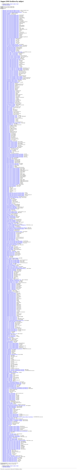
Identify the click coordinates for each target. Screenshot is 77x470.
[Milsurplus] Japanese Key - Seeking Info (9, 251)
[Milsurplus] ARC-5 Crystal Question (9, 105)
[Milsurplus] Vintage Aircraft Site (8, 434)
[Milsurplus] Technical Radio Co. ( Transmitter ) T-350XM (12, 419)
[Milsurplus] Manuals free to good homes (9, 269)
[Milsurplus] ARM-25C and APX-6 (9, 106)
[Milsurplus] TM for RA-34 (7, 421)
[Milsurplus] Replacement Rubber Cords (9, 385)
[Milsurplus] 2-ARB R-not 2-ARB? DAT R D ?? (11, 46)
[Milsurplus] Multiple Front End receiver (9, 294)
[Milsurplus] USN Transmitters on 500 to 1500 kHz (11, 426)
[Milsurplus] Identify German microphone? (10, 243)
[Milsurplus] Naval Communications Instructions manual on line (13, 320)
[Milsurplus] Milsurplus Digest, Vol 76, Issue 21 (11, 281)
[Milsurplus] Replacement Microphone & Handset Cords (12, 382)
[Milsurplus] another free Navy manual (9, 103)
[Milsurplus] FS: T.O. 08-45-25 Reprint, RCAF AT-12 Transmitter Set (14, 224)
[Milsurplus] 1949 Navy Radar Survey (9, 38)
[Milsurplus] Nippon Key (7, 331)
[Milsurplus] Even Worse (7, 209)
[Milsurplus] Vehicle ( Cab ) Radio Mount (10, 433)
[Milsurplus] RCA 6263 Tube (7, 378)
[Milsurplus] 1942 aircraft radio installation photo (11, 16)
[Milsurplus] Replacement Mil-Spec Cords (10, 384)
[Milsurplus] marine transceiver (8, 278)
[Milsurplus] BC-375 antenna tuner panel (9, 147)
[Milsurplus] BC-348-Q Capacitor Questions (10, 141)
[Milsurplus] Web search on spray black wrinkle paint (11, 441)
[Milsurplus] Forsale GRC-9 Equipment (9, 220)
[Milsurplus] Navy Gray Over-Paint (9, 322)
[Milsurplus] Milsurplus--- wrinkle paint (9, 283)
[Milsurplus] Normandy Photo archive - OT (10, 333)
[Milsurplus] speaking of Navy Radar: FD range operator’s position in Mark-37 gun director (18, 416)
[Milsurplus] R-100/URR (7, 349)
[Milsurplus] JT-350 (6, 256)
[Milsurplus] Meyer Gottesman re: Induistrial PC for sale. (12, 279)
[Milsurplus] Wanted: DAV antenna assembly (10, 438)
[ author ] (14, 3)
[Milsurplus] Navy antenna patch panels (9, 321)
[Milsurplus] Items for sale (7, 245)
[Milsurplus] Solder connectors (8, 408)
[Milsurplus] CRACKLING (7, 199)
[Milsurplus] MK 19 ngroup (7, 290)
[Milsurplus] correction (6, 198)
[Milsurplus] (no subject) (7, 13)
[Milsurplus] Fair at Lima (7, 213)
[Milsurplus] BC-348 (6, 128)
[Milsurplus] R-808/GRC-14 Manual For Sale (10, 354)
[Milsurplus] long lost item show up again (9, 264)
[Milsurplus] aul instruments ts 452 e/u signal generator (12, 122)
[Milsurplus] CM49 (6, 187)
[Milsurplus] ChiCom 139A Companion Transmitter (11, 168)
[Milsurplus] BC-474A (6, 148)
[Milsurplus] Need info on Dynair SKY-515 (10, 328)
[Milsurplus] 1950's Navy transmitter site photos (11, 44)
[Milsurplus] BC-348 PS (7, 133)
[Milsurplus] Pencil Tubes (7, 338)
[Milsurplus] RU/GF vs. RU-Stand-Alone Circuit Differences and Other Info (15, 387)
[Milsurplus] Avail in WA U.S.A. (8, 123)
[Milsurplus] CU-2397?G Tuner (8, 204)
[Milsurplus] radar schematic (7, 371)
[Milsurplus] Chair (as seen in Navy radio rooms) (11, 163)
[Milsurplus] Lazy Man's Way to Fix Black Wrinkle (11, 259)
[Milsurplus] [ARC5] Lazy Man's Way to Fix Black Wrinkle (13, 51)
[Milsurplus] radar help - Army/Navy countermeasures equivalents (14, 369)
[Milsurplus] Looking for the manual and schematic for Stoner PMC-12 (14, 268)
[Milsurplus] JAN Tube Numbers (8, 246)
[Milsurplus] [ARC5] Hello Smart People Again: (11, 60)
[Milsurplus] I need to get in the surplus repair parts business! (13, 242)
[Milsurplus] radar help (6, 355)
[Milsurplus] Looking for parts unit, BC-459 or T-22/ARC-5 (13, 267)
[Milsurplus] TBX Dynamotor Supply (9, 418)
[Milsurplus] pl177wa (6, 340)
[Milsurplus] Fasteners (6, 214)
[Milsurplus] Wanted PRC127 (8, 437)
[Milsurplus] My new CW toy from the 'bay (10, 316)
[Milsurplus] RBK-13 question (8, 374)
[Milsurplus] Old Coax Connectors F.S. (9, 335)
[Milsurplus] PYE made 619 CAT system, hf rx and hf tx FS (13, 348)
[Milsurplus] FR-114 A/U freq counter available (10, 222)
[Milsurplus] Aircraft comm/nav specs (9, 90)
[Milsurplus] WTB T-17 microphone (9, 455)
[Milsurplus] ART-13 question (8, 107)
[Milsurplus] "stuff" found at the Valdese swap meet (11, 10)
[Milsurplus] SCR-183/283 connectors (9, 395)
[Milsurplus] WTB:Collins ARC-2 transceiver (10, 457)
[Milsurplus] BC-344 (6, 125)
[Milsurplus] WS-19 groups (7, 453)
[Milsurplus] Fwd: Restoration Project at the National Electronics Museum (15, 227)
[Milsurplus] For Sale (6, 218)
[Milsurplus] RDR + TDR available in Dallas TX (11, 381)
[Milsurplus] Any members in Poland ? (9, 104)
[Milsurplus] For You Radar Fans (8, 219)
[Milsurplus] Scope (6, 389)
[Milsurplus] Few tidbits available (8, 215)
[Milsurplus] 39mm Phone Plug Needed (9, 47)
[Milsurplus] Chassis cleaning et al (8, 165)
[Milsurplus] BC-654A (6, 153)
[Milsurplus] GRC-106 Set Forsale (8, 229)
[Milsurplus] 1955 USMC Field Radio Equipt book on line (12, 45)
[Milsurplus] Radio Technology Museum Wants (10, 372)
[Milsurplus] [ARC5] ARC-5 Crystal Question (10, 52)
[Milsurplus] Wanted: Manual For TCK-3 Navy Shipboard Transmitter (14, 440)
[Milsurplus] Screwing (6, 400)
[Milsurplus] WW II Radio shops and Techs (10, 458)
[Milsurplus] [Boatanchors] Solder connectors (10, 80)
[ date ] (17, 3)
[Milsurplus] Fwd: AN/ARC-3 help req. (9, 226)
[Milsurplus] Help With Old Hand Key (9, 239)
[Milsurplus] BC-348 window (8, 140)
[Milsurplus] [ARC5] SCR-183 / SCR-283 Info (10, 70)
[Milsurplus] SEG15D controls (8, 402)
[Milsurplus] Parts (6, 337)
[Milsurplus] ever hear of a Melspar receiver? (10, 211)
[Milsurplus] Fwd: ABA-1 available (9, 225)
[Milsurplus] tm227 (6, 425)
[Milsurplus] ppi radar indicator (8, 341)
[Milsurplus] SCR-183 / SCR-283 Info (9, 393)
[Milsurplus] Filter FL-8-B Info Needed (9, 216)
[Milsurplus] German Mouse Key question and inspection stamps (13, 228)
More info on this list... (6, 4)
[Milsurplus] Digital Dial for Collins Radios (10, 207)
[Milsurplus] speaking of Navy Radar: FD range (11, 415)
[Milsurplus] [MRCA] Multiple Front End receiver (11, 82)
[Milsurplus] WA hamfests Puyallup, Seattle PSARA (11, 435)
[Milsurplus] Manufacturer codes (8, 271)
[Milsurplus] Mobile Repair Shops (8, 292)
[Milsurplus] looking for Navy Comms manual (10, 266)
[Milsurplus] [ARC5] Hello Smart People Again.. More (12, 59)
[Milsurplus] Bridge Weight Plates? (8, 159)
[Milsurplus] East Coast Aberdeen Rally (9, 208)
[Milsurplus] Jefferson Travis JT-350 (9, 252)
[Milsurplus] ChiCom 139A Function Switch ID (11, 184)
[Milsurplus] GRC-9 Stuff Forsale (8, 230)
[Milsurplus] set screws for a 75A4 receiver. (10, 404)
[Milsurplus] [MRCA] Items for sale (9, 83)
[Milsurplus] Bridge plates (7, 158)
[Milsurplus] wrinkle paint (7, 450)
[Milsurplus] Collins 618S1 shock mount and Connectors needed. (13, 192)
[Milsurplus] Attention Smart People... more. (10, 115)
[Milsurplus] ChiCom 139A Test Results (9, 185)
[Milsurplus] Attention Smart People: (9, 118)
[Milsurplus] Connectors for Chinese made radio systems (12, 197)
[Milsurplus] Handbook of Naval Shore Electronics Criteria (12, 231)
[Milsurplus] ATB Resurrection (8, 111)
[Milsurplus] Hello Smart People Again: (9, 232)
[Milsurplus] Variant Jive (7, 432)
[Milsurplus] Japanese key (7, 250)
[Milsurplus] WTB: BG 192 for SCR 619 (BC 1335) (11, 456)
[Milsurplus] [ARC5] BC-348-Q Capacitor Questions (11, 55)
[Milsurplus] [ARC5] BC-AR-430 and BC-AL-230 (11, 58)
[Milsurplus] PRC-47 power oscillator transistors (11, 343)
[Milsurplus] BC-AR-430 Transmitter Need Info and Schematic (13, 155)
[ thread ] (11, 3)
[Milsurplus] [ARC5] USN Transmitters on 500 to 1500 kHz (13, 76)
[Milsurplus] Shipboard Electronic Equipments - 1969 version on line (14, 405)
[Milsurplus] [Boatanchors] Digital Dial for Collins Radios (12, 79)
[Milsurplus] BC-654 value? (7, 150)
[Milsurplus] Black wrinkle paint (8, 157)
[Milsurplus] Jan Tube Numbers (8, 248)
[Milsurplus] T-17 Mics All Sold (8, 417)
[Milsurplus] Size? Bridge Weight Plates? (9, 406)
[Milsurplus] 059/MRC (6, 14)
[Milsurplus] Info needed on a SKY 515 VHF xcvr (11, 244)
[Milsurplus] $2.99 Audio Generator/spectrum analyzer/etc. (12, 12)
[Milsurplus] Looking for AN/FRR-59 (9, 265)
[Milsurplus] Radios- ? (6, 373)
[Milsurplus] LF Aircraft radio (8, 263)
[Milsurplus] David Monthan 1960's (9, 205)
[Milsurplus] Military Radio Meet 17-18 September (11, 280)
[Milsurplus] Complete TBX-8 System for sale (10, 196)
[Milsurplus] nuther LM (7, 334)
